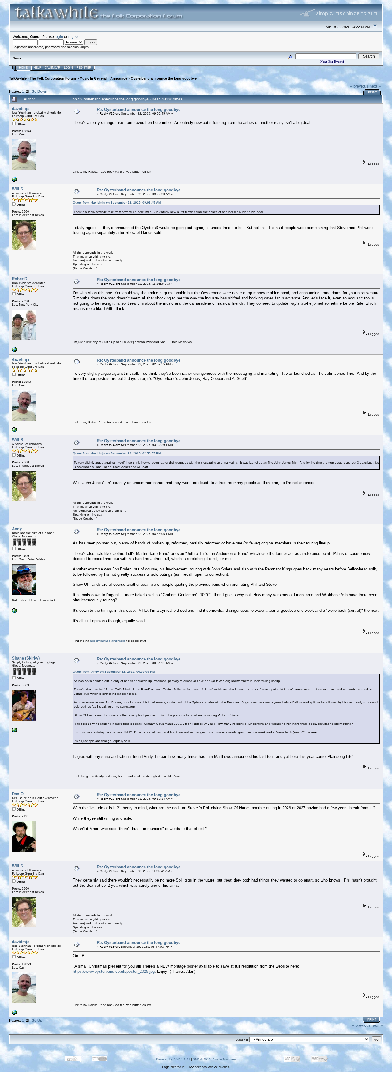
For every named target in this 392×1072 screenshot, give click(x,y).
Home (23, 67)
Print (372, 92)
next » (375, 86)
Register (84, 67)
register (74, 37)
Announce (118, 78)
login (59, 37)
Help (37, 67)
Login (68, 67)
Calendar (52, 67)
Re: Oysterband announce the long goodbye (138, 109)
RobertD (19, 278)
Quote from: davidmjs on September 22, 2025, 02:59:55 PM (117, 453)
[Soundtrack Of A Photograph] (14, 350)
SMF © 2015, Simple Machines (214, 1059)
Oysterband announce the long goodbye (164, 78)
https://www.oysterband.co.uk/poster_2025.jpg (114, 971)
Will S (17, 189)
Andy (17, 529)
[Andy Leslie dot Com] (14, 612)
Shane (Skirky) (26, 658)
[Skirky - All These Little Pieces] (14, 731)
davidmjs (20, 108)
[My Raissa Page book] (14, 180)
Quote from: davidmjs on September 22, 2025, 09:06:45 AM (117, 202)
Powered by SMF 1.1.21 (173, 1059)
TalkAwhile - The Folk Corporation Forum (42, 78)
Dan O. (18, 794)
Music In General (93, 78)
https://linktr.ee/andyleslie (108, 640)
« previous (359, 86)
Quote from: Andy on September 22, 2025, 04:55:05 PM (114, 671)
